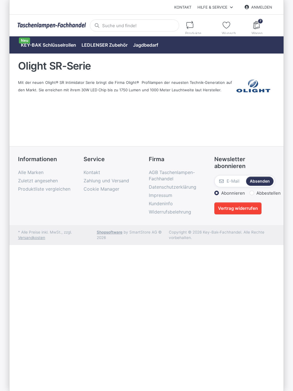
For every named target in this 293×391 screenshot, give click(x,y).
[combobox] (134, 25)
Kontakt (182, 7)
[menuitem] (48, 45)
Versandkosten (31, 237)
